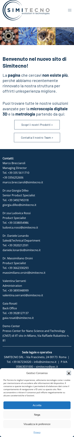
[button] (69, 373)
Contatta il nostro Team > (37, 137)
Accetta (37, 405)
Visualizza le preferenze (37, 424)
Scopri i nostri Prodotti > (37, 124)
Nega (37, 414)
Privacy (37, 432)
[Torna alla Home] (26, 10)
